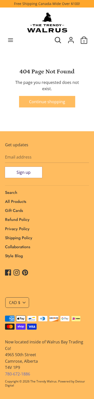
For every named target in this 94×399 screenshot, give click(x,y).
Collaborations (17, 247)
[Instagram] (17, 272)
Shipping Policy (18, 238)
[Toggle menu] (10, 40)
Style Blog (14, 256)
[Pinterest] (25, 272)
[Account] (71, 38)
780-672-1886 (17, 374)
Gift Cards (14, 210)
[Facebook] (8, 272)
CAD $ (14, 302)
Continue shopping (47, 101)
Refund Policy (17, 219)
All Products (15, 201)
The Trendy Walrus (43, 381)
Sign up (24, 172)
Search (11, 192)
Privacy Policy (17, 229)
